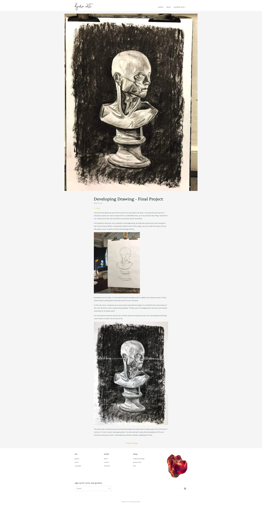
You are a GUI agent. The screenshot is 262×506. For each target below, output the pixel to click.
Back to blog (132, 443)
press (77, 462)
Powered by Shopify (135, 501)
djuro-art (128, 501)
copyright (78, 466)
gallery (77, 459)
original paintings (139, 459)
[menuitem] (161, 7)
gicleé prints (137, 462)
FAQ (134, 466)
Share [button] (98, 208)
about (106, 459)
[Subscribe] (109, 488)
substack (107, 466)
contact (106, 462)
